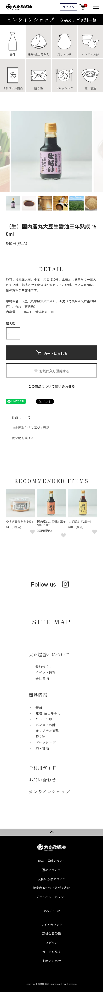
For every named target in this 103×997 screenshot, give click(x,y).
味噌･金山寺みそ (48, 713)
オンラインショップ (51, 19)
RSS (46, 910)
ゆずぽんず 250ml (79, 521)
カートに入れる (55, 353)
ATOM (56, 910)
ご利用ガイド (42, 767)
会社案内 (42, 678)
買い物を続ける (23, 438)
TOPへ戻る (51, 832)
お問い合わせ (42, 779)
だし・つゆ (43, 718)
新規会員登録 (51, 933)
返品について (21, 417)
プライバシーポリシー (51, 897)
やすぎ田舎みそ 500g (19, 521)
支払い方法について (52, 879)
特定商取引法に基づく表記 (30, 427)
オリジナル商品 (47, 730)
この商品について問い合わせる (51, 386)
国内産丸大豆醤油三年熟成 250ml (51, 523)
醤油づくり (43, 666)
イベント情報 (45, 672)
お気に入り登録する (54, 370)
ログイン (68, 7)
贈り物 (40, 736)
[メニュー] (96, 7)
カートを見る (51, 951)
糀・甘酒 (42, 748)
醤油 (38, 707)
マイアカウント (52, 924)
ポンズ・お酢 (45, 724)
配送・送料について (52, 861)
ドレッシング (45, 742)
